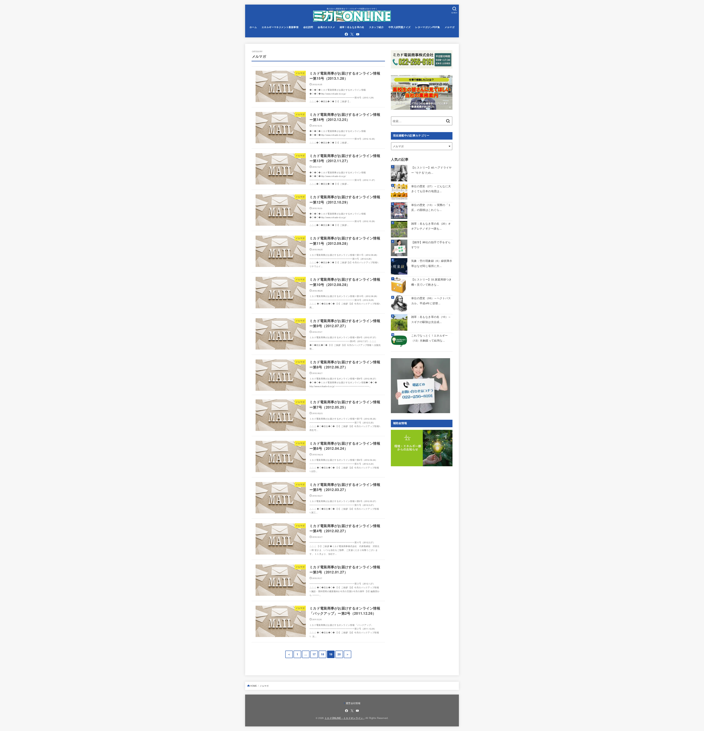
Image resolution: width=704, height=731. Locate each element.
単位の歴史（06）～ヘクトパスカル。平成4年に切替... (431, 300)
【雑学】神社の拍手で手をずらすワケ (431, 244)
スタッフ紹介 (376, 27)
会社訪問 (308, 27)
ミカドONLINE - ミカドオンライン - (344, 718)
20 (339, 654)
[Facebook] (346, 34)
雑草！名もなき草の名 (352, 27)
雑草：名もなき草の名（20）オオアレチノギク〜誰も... (431, 225)
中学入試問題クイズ (399, 27)
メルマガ (449, 27)
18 (322, 654)
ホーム (253, 27)
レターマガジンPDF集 (427, 27)
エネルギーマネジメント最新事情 (280, 27)
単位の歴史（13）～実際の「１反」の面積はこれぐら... (431, 207)
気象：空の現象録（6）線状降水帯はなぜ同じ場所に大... (431, 263)
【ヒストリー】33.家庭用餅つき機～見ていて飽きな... (431, 281)
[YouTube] (357, 34)
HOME (253, 685)
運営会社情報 (353, 703)
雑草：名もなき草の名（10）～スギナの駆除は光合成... (431, 319)
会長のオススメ (326, 27)
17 (314, 654)
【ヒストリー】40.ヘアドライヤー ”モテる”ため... (431, 169)
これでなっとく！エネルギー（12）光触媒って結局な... (429, 337)
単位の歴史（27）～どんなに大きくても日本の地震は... (431, 188)
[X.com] (352, 34)
